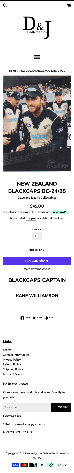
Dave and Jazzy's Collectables (40, 453)
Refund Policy (12, 364)
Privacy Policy (12, 359)
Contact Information (16, 355)
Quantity (37, 229)
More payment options (37, 269)
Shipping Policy (13, 369)
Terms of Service (13, 374)
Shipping (31, 218)
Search (7, 350)
